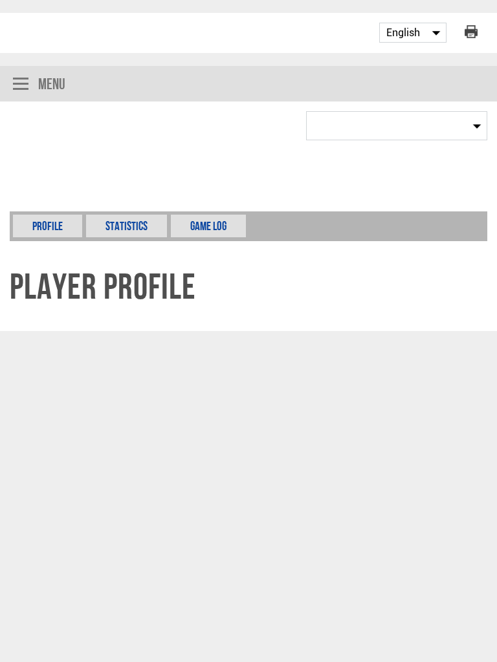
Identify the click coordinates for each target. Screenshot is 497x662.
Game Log (208, 226)
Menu (51, 83)
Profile (47, 226)
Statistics (126, 226)
